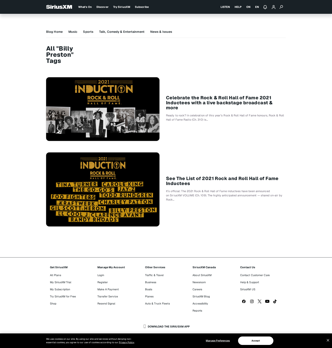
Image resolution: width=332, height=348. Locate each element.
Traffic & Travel (154, 275)
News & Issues (161, 32)
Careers (197, 289)
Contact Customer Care (255, 275)
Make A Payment (108, 289)
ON (248, 7)
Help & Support (249, 282)
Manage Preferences (218, 340)
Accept (255, 340)
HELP (238, 7)
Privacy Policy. (126, 342)
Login (100, 275)
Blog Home (54, 32)
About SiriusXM (202, 275)
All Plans (55, 275)
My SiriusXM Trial (60, 282)
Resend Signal (106, 303)
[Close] (328, 340)
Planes (149, 296)
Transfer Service (107, 296)
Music (72, 32)
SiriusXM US (247, 289)
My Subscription (60, 289)
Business (150, 282)
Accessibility (200, 303)
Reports (197, 310)
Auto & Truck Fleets (157, 303)
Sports (88, 32)
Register (102, 282)
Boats (148, 289)
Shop (53, 303)
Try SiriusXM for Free (63, 296)
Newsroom (199, 282)
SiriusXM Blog (201, 296)
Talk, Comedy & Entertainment (121, 32)
